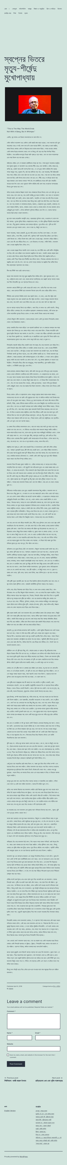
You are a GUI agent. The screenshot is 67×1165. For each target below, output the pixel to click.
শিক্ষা (14, 13)
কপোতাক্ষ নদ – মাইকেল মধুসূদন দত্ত (45, 1123)
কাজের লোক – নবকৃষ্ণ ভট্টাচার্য (43, 1126)
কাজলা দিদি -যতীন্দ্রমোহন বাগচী (43, 1120)
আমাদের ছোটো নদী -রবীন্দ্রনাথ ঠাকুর (44, 1117)
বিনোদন (60, 9)
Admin (11, 988)
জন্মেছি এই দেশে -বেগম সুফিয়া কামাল (45, 1114)
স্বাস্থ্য (29, 9)
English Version (10, 1111)
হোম (5, 9)
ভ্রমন (26, 13)
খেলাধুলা (14, 9)
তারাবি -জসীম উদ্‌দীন (41, 1129)
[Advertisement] (33, 31)
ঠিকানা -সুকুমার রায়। (41, 1132)
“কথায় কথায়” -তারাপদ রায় (42, 1143)
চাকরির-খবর (7, 13)
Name (9, 1033)
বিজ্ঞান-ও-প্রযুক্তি (39, 9)
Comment (11, 1011)
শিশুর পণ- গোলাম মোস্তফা (42, 1135)
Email (37, 1033)
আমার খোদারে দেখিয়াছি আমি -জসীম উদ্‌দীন (46, 1140)
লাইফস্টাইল (22, 9)
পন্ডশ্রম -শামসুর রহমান (41, 1111)
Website (10, 1044)
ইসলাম (20, 13)
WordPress (24, 1157)
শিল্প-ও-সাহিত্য (51, 9)
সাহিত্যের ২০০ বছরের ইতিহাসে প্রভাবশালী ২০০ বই (48, 1138)
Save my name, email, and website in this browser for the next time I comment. (32, 1056)
